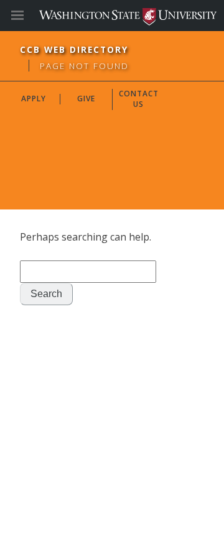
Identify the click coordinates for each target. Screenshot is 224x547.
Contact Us (139, 98)
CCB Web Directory (74, 49)
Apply (33, 98)
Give (86, 98)
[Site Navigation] (31, 15)
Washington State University (112, 15)
